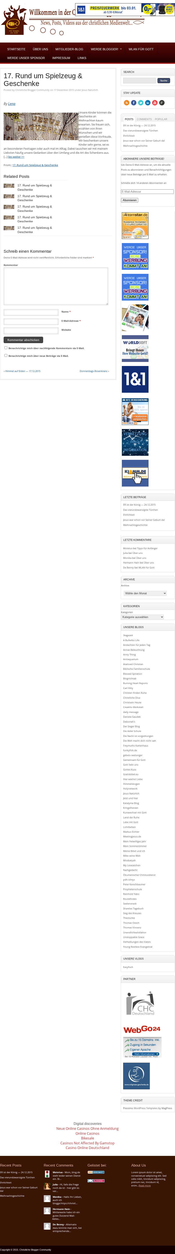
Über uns (40, 49)
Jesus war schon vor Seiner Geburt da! (144, 140)
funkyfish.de (130, 750)
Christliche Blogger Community (32, 89)
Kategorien (127, 612)
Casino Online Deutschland (87, 1147)
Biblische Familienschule (136, 668)
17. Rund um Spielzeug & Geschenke (43, 79)
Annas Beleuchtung (133, 649)
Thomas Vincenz (132, 927)
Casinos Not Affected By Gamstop (87, 1143)
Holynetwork (130, 788)
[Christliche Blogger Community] (73, 36)
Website (66, 329)
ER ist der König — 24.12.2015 (139, 125)
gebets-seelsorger (132, 755)
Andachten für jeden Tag (136, 644)
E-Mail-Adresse (71, 320)
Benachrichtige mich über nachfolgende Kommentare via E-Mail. (46, 348)
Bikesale (87, 1138)
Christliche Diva (131, 697)
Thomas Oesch (131, 922)
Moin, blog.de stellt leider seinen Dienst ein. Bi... (66, 1175)
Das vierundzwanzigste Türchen (140, 130)
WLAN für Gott (141, 49)
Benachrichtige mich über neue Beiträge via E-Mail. (39, 355)
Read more (145, 1185)
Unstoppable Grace (133, 937)
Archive (125, 585)
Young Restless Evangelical (137, 946)
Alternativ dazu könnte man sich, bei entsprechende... (67, 1228)
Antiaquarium (130, 659)
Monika (127, 557)
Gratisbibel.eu (131, 774)
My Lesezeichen (131, 865)
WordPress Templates (146, 1108)
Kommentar (11, 265)
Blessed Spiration (132, 673)
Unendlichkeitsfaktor (134, 932)
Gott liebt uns (130, 764)
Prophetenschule (132, 889)
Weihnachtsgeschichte (135, 145)
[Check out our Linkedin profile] (148, 102)
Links (82, 58)
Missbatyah (129, 860)
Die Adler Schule (132, 731)
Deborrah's (129, 721)
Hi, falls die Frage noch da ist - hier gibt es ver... (66, 1188)
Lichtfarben (129, 827)
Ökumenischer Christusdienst (139, 874)
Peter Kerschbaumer (134, 884)
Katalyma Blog (131, 803)
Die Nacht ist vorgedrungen (138, 736)
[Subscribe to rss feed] (127, 102)
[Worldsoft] (135, 361)
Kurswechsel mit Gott (135, 812)
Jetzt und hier (130, 798)
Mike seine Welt (131, 855)
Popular (161, 119)
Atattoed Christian (133, 664)
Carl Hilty (128, 688)
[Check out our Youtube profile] (155, 102)
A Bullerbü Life (131, 640)
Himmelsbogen (131, 783)
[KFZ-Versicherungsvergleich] (135, 424)
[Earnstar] (135, 238)
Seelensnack (130, 903)
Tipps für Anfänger (147, 548)
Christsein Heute (132, 702)
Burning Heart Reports (135, 683)
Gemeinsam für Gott (134, 759)
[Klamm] (135, 486)
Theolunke (129, 917)
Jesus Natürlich (90, 89)
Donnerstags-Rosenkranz (93, 371)
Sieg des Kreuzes (132, 913)
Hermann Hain (131, 562)
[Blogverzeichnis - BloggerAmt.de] (96, 1173)
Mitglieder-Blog (69, 49)
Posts (129, 119)
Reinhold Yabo (131, 894)
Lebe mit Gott (130, 822)
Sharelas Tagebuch (133, 908)
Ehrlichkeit (129, 135)
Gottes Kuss (129, 769)
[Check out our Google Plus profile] (162, 102)
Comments (144, 119)
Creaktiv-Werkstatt (133, 707)
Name (66, 311)
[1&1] (135, 392)
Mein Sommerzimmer (135, 846)
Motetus (127, 548)
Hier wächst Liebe (133, 779)
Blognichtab (129, 678)
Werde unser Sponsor (26, 58)
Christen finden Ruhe (135, 692)
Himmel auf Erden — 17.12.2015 (22, 371)
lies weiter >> (16, 157)
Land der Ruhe (131, 817)
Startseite (16, 49)
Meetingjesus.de (132, 836)
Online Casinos (87, 1133)
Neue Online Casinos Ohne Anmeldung (87, 1128)
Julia (125, 553)
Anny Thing (129, 654)
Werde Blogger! (102, 49)
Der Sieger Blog (131, 726)
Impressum (61, 58)
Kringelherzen (130, 807)
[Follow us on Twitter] (141, 102)
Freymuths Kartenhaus (135, 745)
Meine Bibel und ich (134, 851)
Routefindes (130, 898)
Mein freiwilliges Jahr (134, 841)
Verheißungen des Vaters (137, 941)
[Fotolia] (135, 331)
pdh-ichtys (129, 879)
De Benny (128, 567)
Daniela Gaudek (132, 716)
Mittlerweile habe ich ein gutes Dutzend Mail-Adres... (66, 1215)
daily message (131, 712)
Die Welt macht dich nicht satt (139, 740)
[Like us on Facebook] (134, 102)
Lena (11, 103)
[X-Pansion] (135, 455)
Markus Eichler (131, 831)
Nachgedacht (130, 870)
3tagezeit (128, 635)
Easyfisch (128, 967)
